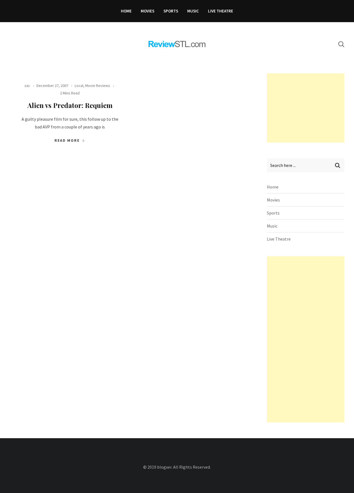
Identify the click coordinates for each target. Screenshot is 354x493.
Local (79, 85)
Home (126, 11)
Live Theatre (220, 11)
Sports (170, 11)
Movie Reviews (97, 85)
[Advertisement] (308, 108)
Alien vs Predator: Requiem (70, 105)
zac (27, 85)
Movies (147, 11)
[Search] (341, 44)
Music (193, 11)
